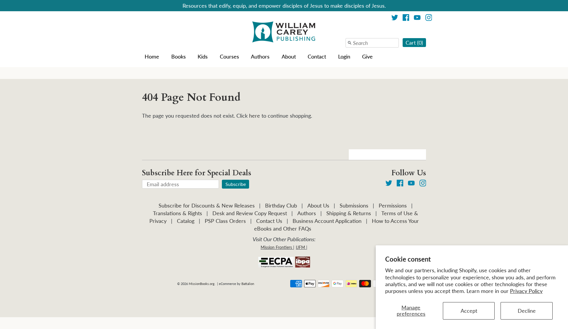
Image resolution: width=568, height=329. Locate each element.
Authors (260, 56)
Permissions (393, 205)
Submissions (354, 205)
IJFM (300, 247)
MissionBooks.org (201, 284)
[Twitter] (394, 18)
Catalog (185, 221)
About (289, 56)
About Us (318, 205)
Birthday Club (281, 205)
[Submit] (349, 42)
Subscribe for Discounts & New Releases (207, 205)
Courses (229, 56)
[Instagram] (428, 18)
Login (344, 56)
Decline (527, 310)
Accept (469, 310)
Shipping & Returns (348, 213)
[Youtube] (417, 18)
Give (367, 56)
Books (178, 56)
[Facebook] (406, 18)
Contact (317, 56)
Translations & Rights (177, 213)
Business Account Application (327, 221)
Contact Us (269, 221)
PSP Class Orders (225, 221)
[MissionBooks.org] (284, 32)
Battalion (247, 284)
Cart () (414, 42)
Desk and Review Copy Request (249, 213)
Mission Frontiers (276, 247)
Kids (203, 56)
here (254, 115)
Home (152, 56)
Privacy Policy (526, 291)
